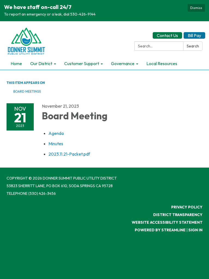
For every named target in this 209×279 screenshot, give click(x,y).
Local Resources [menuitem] (161, 63)
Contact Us (167, 35)
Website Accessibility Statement (167, 222)
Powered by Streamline (160, 230)
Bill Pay (194, 35)
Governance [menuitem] (122, 63)
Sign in (195, 230)
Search (193, 46)
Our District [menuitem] (41, 63)
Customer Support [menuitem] (81, 63)
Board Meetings (27, 91)
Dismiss (196, 8)
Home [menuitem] (16, 63)
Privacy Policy (186, 207)
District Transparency (177, 214)
